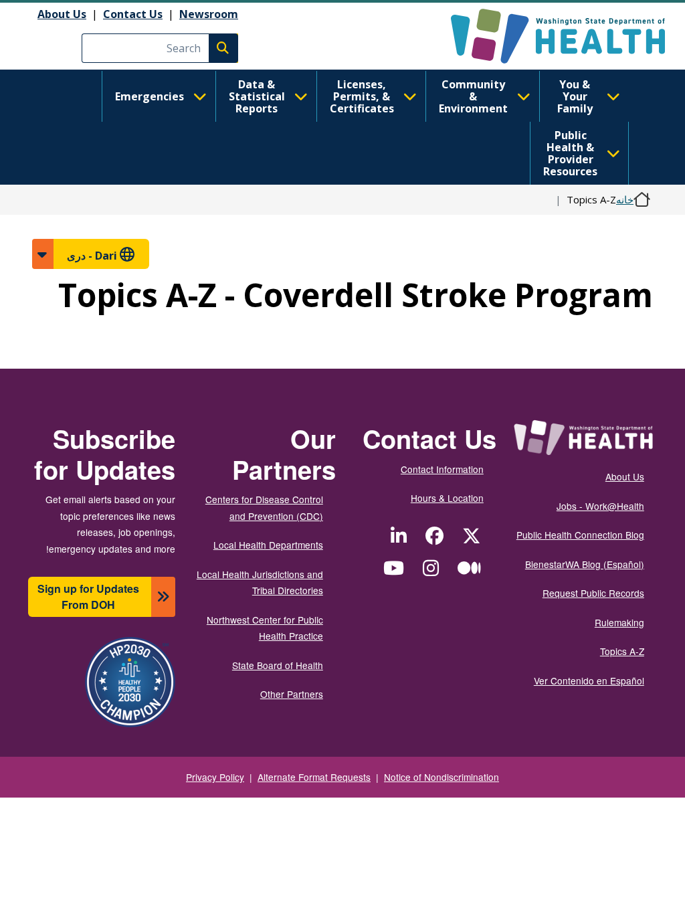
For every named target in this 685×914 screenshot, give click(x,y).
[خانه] (546, 36)
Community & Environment (473, 96)
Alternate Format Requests (314, 777)
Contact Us (133, 14)
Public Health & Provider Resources (570, 153)
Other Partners (291, 694)
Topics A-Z (622, 651)
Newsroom (208, 14)
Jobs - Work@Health (600, 506)
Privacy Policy (215, 777)
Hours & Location (447, 498)
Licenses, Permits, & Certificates (362, 96)
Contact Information (442, 469)
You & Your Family (575, 96)
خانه (624, 199)
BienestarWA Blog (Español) (584, 564)
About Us (61, 14)
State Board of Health (277, 665)
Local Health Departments (268, 544)
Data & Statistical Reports (257, 96)
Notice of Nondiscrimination (441, 777)
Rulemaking (619, 622)
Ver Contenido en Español (589, 680)
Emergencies (149, 96)
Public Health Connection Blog (580, 534)
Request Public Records (593, 593)
